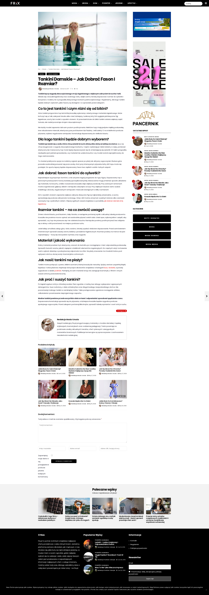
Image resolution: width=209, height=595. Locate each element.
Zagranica (105, 540)
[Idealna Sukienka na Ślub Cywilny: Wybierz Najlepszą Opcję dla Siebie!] (82, 357)
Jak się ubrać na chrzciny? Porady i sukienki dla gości (110, 370)
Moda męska (153, 194)
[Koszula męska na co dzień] (82, 389)
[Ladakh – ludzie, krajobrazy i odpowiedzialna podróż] (88, 544)
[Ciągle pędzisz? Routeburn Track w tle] (88, 557)
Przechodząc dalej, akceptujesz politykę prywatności (145, 573)
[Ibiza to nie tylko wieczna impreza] (88, 569)
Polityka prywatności (138, 548)
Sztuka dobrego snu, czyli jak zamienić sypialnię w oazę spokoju (103, 518)
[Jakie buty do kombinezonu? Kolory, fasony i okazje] (113, 389)
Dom (95, 3)
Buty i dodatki (149, 136)
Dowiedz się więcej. (108, 592)
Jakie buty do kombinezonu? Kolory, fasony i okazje (110, 402)
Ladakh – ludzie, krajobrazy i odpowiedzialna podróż (106, 543)
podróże (58, 271)
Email (131, 563)
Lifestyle (131, 3)
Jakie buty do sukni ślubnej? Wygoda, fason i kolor (49, 370)
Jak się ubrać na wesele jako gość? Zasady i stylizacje (50, 402)
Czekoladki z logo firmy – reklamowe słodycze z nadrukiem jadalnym (48, 518)
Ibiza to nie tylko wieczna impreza (109, 567)
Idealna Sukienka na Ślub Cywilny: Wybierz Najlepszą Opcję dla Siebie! (82, 371)
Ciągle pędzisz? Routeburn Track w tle (109, 556)
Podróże (106, 3)
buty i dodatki (109, 267)
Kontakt (133, 540)
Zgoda (98, 592)
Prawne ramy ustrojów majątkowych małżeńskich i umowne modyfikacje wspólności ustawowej (157, 519)
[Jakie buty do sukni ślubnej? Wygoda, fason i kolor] (52, 357)
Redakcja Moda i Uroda (50, 89)
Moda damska (53, 74)
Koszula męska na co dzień (79, 401)
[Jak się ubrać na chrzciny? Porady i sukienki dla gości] (113, 357)
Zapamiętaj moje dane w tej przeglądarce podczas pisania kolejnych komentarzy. (43, 466)
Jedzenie (119, 3)
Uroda (85, 3)
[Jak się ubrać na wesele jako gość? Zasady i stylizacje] (52, 389)
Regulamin (134, 544)
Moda (74, 3)
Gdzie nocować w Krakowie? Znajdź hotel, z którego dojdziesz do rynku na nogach (77, 518)
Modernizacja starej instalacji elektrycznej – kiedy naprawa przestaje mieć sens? (131, 518)
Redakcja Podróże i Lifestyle (106, 547)
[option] (50, 510)
